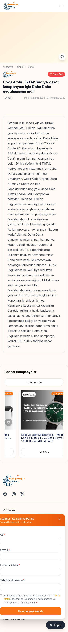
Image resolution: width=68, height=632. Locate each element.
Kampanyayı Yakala (30, 611)
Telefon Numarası (12, 580)
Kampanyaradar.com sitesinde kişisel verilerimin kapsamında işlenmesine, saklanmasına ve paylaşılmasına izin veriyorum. (32, 599)
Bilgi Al (29, 451)
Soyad (5, 549)
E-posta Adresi (10, 565)
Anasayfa (8, 67)
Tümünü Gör (34, 382)
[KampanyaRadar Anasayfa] (11, 6)
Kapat (57, 625)
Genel (20, 67)
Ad (2, 534)
